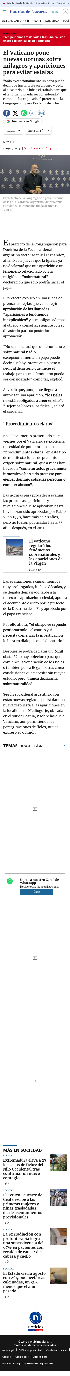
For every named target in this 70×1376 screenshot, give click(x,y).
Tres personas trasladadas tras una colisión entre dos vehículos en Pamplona (34, 39)
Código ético (22, 1356)
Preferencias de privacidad (38, 1363)
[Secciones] (4, 12)
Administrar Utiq (11, 1363)
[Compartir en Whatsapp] (24, 113)
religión (39, 745)
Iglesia (25, 745)
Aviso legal (8, 1350)
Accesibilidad (40, 1356)
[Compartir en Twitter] (15, 113)
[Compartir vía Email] (41, 113)
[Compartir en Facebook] (6, 113)
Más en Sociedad (22, 1150)
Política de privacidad (30, 1350)
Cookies (6, 1356)
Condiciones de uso (56, 1350)
